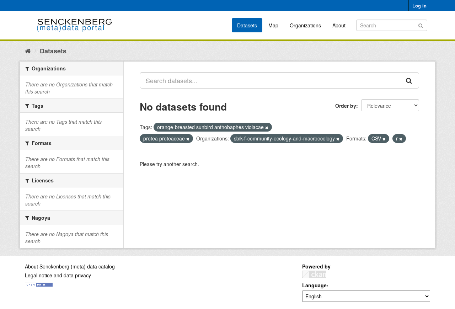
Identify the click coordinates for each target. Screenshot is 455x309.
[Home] (28, 50)
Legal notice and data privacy (58, 275)
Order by (345, 105)
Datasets (247, 25)
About (339, 25)
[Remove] (266, 127)
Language (314, 285)
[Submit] (421, 25)
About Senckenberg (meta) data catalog (70, 266)
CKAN (314, 274)
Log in (419, 5)
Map (273, 25)
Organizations (305, 25)
